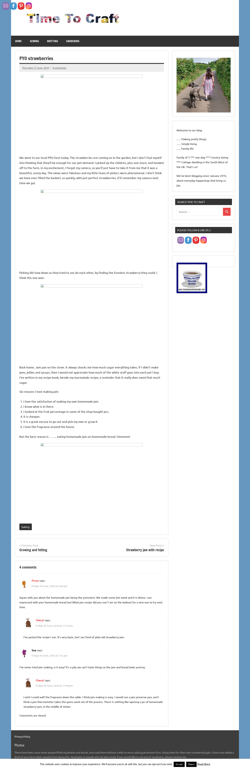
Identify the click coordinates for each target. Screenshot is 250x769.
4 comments (59, 67)
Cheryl (40, 620)
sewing (34, 41)
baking (26, 526)
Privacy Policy (22, 736)
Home (18, 41)
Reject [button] (191, 764)
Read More (203, 764)
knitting (52, 41)
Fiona (35, 580)
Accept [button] (179, 764)
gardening (72, 41)
